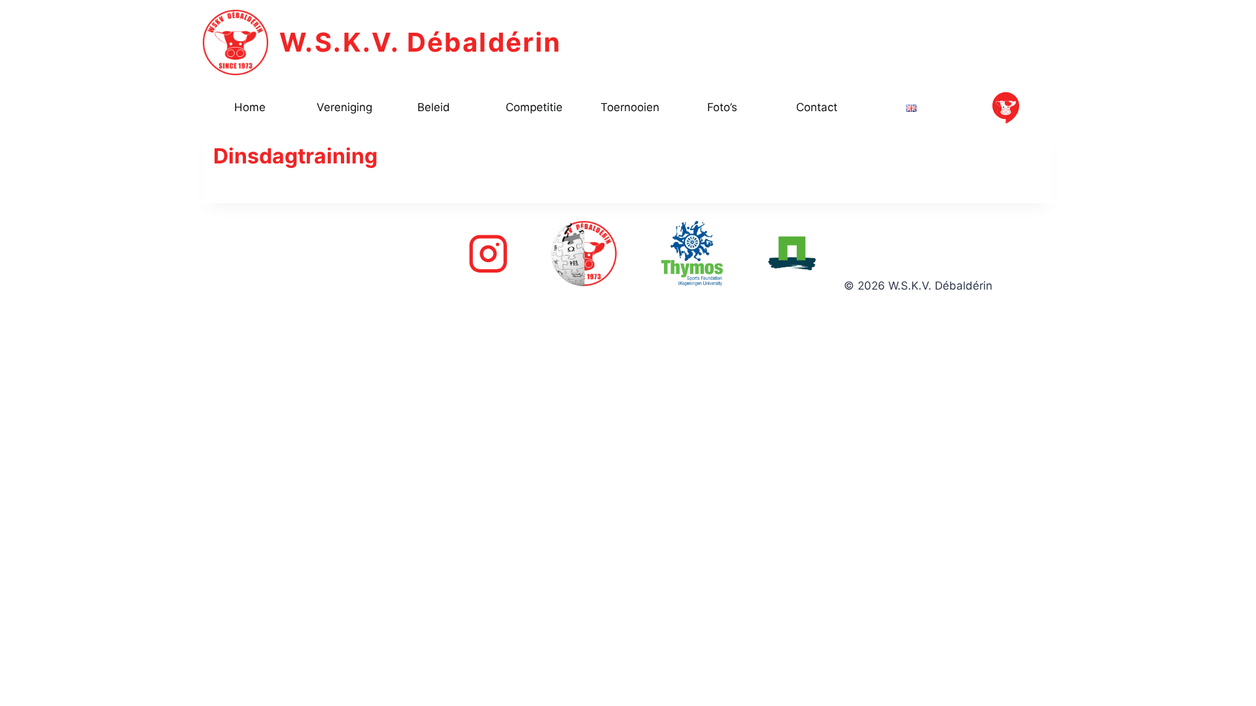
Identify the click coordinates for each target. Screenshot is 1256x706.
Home (250, 107)
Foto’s (722, 107)
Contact (816, 107)
